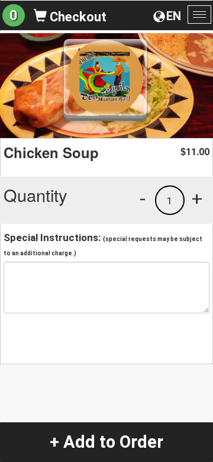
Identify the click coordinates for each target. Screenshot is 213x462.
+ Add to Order (106, 442)
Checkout (76, 16)
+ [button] (197, 198)
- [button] (143, 198)
